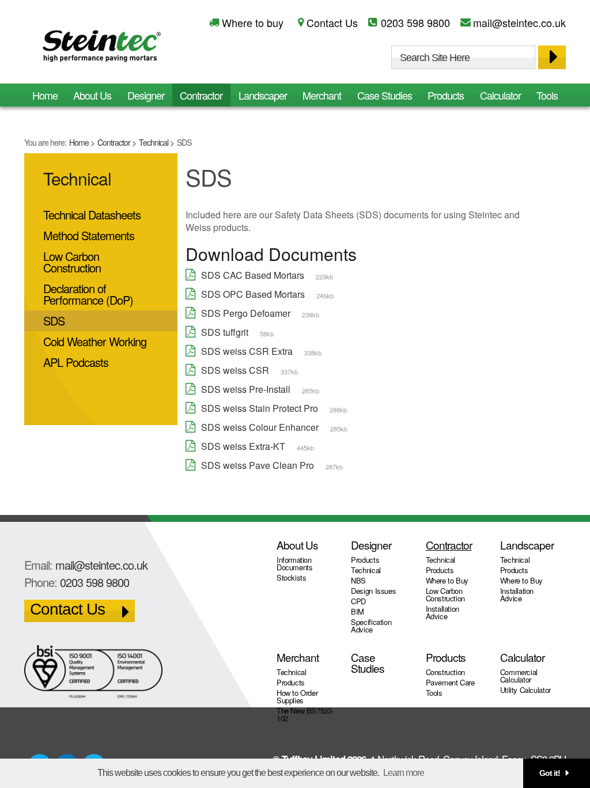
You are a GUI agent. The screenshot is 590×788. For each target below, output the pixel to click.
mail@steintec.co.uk (519, 22)
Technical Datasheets (92, 214)
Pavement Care (450, 682)
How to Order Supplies (297, 696)
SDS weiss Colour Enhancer (260, 427)
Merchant (321, 95)
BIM (357, 611)
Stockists (292, 577)
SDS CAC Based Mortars (252, 275)
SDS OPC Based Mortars (253, 294)
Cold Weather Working (94, 341)
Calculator (500, 95)
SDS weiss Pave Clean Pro (257, 465)
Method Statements (88, 235)
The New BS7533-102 (305, 714)
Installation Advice (442, 612)
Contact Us (332, 22)
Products (446, 95)
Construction (445, 672)
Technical (153, 142)
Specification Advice (371, 625)
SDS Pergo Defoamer (245, 313)
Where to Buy (447, 580)
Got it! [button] (549, 773)
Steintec (102, 48)
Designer (145, 95)
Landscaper (263, 95)
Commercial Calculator (519, 675)
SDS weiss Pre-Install (245, 389)
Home (79, 142)
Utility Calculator (525, 690)
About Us (92, 95)
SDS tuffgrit (224, 332)
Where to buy (252, 22)
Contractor (113, 142)
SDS (54, 320)
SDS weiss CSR (235, 370)
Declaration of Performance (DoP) (88, 294)
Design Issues (373, 590)
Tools (547, 95)
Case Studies (384, 95)
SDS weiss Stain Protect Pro (259, 408)
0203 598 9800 (415, 22)
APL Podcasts (75, 362)
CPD (358, 601)
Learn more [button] (403, 773)
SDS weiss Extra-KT (243, 446)
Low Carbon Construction (72, 262)
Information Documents (295, 563)
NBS (358, 580)
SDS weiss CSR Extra (247, 351)
